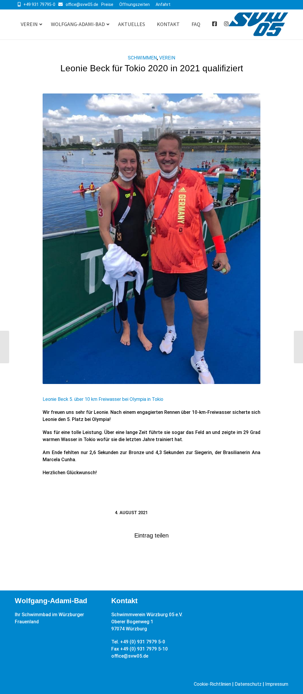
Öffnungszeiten (134, 4)
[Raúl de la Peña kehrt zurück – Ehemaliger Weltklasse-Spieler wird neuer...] (298, 347)
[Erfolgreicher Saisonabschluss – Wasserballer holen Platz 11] (4, 347)
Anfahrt (163, 4)
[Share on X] (151, 554)
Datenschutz (248, 684)
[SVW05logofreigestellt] (258, 24)
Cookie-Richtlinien (212, 684)
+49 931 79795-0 (39, 4)
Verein (167, 58)
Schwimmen (142, 58)
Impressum (276, 684)
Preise (107, 4)
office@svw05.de (82, 4)
